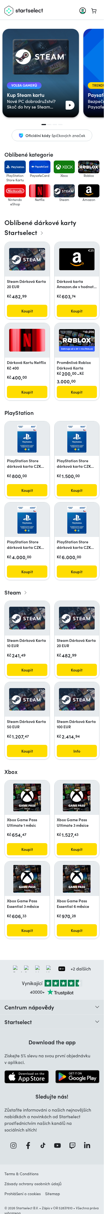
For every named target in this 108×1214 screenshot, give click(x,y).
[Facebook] (29, 1145)
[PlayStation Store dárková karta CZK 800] (27, 439)
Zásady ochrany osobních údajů (32, 1183)
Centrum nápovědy (29, 1007)
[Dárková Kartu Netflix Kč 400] (27, 340)
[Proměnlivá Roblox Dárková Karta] (77, 340)
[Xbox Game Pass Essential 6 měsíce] (77, 879)
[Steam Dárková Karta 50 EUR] (27, 699)
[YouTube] (59, 1145)
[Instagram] (15, 1145)
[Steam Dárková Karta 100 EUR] (77, 699)
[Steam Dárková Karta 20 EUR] (27, 259)
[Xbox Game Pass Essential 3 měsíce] (27, 879)
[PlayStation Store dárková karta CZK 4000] (27, 520)
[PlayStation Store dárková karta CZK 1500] (76, 439)
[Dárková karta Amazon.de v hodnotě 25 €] (77, 259)
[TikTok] (44, 1145)
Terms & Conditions (21, 1173)
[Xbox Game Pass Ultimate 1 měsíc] (27, 797)
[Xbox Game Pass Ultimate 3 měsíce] (77, 797)
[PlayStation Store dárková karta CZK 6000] (76, 520)
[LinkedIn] (88, 1145)
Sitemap (52, 1193)
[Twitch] (74, 1145)
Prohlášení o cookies (22, 1193)
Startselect (18, 1022)
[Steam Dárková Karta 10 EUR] (27, 618)
